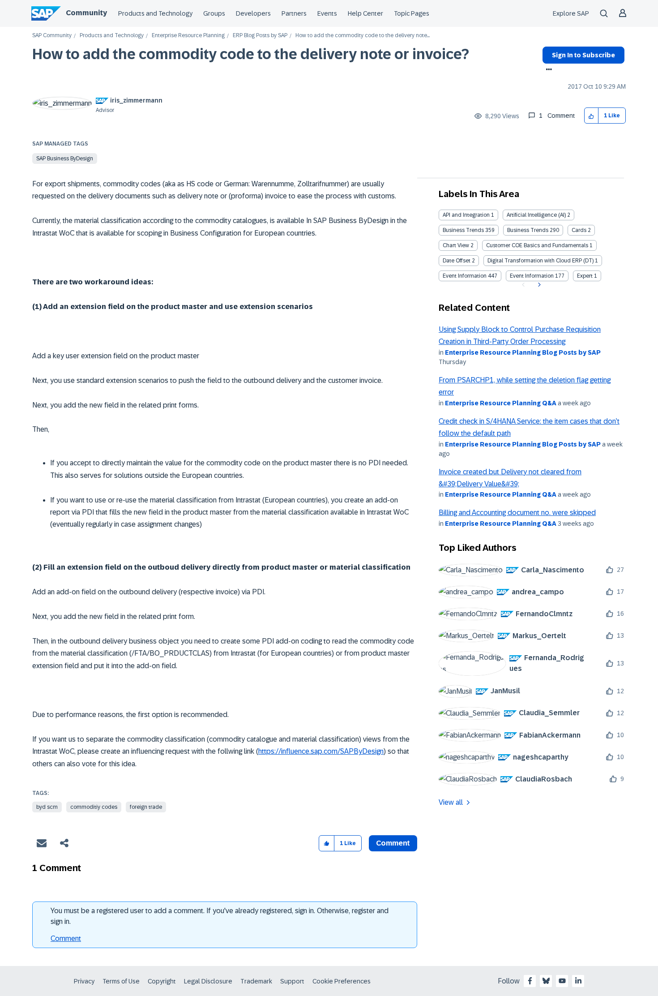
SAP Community (52, 36)
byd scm (47, 807)
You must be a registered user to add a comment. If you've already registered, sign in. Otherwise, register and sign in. (220, 916)
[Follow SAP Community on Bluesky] (546, 980)
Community (86, 13)
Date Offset (456, 261)
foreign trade (146, 807)
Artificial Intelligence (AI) (536, 215)
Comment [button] (393, 843)
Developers (253, 13)
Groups (214, 13)
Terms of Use (121, 981)
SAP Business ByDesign (64, 158)
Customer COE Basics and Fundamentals (537, 245)
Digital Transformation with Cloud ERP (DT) (540, 261)
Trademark (256, 981)
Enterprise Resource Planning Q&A (500, 403)
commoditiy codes (93, 807)
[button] (591, 116)
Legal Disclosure (208, 981)
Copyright (162, 981)
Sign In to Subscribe (583, 55)
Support (292, 981)
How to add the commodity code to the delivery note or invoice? (250, 54)
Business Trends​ (527, 230)
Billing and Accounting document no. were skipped (517, 512)
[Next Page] (538, 284)
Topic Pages (411, 13)
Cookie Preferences (341, 981)
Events (327, 13)
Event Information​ (532, 276)
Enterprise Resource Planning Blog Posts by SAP (523, 352)
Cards (579, 230)
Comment (66, 938)
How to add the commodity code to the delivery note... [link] (362, 36)
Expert (585, 276)
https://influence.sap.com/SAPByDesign (321, 751)
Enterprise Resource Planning (188, 36)
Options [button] (547, 70)
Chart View (456, 245)
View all (451, 802)
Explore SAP (571, 13)
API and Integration (466, 215)
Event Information (465, 276)
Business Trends (463, 230)
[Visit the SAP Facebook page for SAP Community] (530, 980)
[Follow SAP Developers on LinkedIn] (578, 980)
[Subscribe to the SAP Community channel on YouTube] (562, 980)
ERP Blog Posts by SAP (260, 36)
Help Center (365, 13)
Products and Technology (155, 13)
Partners (294, 13)
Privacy (84, 981)
